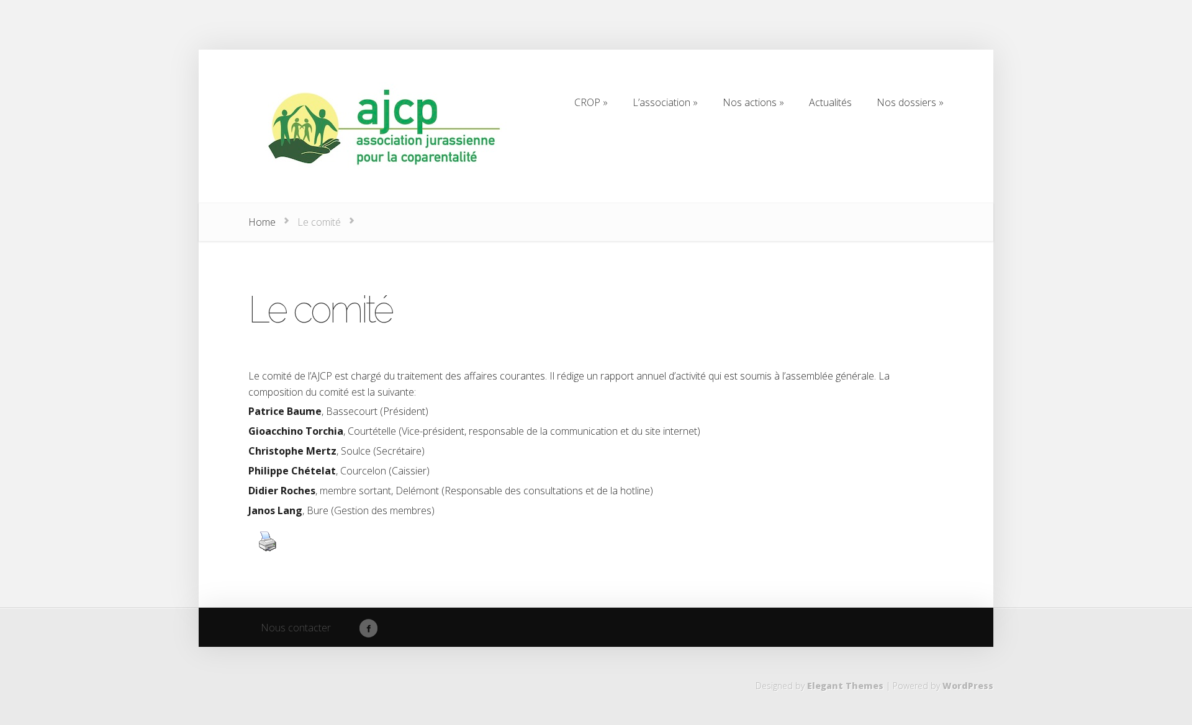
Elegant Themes (845, 686)
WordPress (967, 686)
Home (262, 222)
